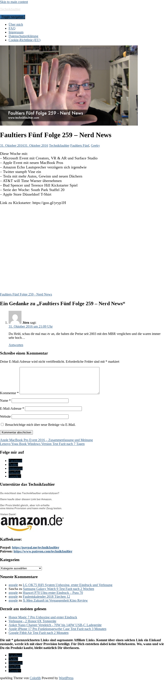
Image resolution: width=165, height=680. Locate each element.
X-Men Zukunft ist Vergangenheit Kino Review (55, 600)
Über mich (16, 24)
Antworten (16, 345)
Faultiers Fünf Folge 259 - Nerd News (26, 294)
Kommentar (9, 393)
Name (5, 400)
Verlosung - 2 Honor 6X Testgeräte (32, 621)
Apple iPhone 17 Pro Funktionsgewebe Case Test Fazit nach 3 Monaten (57, 629)
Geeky (95, 145)
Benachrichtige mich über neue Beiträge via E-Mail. (40, 424)
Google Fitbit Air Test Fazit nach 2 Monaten (39, 633)
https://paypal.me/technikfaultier (35, 547)
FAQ (12, 28)
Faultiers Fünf (79, 145)
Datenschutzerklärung (23, 36)
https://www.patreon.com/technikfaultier (43, 551)
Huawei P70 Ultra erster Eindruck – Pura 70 (53, 592)
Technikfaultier (10, 9)
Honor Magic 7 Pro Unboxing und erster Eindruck (43, 617)
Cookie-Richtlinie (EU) (24, 40)
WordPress (66, 678)
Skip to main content (14, 2)
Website (5, 416)
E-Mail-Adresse (12, 408)
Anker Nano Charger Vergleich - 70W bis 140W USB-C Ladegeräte (55, 625)
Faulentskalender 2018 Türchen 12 (46, 596)
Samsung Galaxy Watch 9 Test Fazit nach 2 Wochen (58, 589)
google (13, 585)
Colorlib (35, 678)
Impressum (16, 32)
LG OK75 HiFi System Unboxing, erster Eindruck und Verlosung (67, 585)
